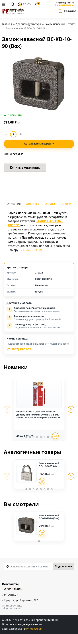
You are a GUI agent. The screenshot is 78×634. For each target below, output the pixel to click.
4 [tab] (37, 437)
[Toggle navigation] (4, 4)
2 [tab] (30, 437)
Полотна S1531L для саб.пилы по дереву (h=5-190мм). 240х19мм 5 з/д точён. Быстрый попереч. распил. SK (38, 414)
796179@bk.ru (10, 595)
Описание (14, 204)
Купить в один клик (25, 167)
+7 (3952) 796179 (65, 2)
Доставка (32, 204)
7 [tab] (48, 437)
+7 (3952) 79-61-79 (19, 349)
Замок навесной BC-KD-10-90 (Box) (49, 517)
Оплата (50, 204)
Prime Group (34, 628)
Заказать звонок (64, 5)
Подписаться (63, 566)
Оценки (65, 204)
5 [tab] (41, 437)
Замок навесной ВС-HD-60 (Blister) (49, 465)
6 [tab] (44, 437)
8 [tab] (52, 437)
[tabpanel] (39, 409)
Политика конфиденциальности (22, 624)
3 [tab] (33, 437)
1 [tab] (26, 437)
